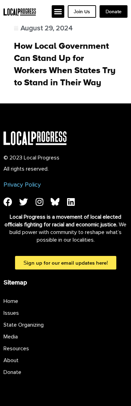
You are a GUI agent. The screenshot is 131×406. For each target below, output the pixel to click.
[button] (58, 11)
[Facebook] (7, 201)
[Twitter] (23, 201)
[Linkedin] (70, 201)
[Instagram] (39, 201)
